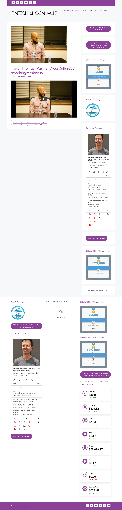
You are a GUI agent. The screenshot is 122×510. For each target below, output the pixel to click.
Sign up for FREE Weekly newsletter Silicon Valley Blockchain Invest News (96, 375)
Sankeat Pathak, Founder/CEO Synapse (25, 405)
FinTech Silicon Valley (70, 10)
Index (84, 10)
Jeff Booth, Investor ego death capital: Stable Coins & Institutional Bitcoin (97, 185)
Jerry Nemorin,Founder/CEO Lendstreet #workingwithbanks (30, 123)
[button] (85, 16)
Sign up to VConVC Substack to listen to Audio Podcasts (99, 29)
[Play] (44, 99)
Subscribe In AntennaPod (96, 238)
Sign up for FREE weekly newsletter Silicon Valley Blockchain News (98, 45)
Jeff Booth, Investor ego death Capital (25, 399)
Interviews (93, 10)
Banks (15, 121)
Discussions (103, 10)
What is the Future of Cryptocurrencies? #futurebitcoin (28, 125)
